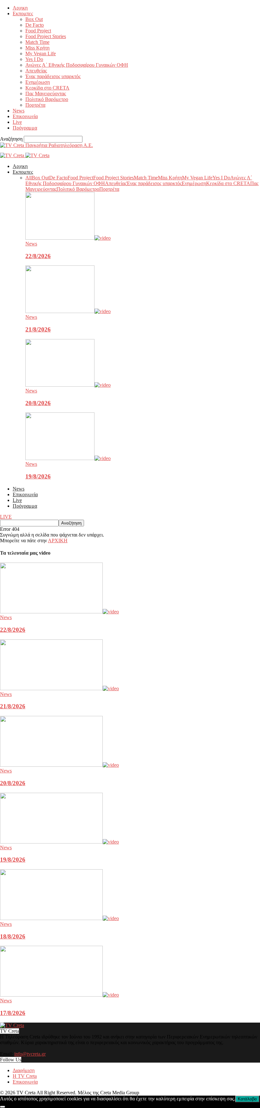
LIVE (6, 516)
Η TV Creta (25, 1076)
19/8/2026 (38, 476)
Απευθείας (36, 70)
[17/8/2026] (59, 995)
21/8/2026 (38, 329)
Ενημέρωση (37, 82)
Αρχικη (20, 7)
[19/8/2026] (68, 458)
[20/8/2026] (68, 385)
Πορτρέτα (35, 105)
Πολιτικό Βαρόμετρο (46, 99)
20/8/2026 (38, 403)
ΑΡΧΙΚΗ (58, 540)
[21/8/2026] (68, 311)
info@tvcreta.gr (30, 1054)
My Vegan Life (40, 53)
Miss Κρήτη (37, 47)
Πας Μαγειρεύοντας (45, 93)
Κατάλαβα (247, 1099)
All (28, 177)
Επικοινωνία (25, 116)
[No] (2, 1107)
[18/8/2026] (59, 918)
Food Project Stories (45, 36)
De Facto (34, 25)
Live (17, 122)
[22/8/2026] (68, 238)
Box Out (34, 19)
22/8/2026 (38, 256)
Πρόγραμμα (25, 127)
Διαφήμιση (24, 1070)
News (18, 110)
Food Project (38, 30)
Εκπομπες (23, 13)
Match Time (37, 42)
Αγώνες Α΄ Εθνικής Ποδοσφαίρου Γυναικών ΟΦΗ (76, 65)
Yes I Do (34, 59)
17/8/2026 (12, 1013)
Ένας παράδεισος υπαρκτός (53, 76)
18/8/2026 (12, 936)
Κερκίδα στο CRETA (47, 87)
